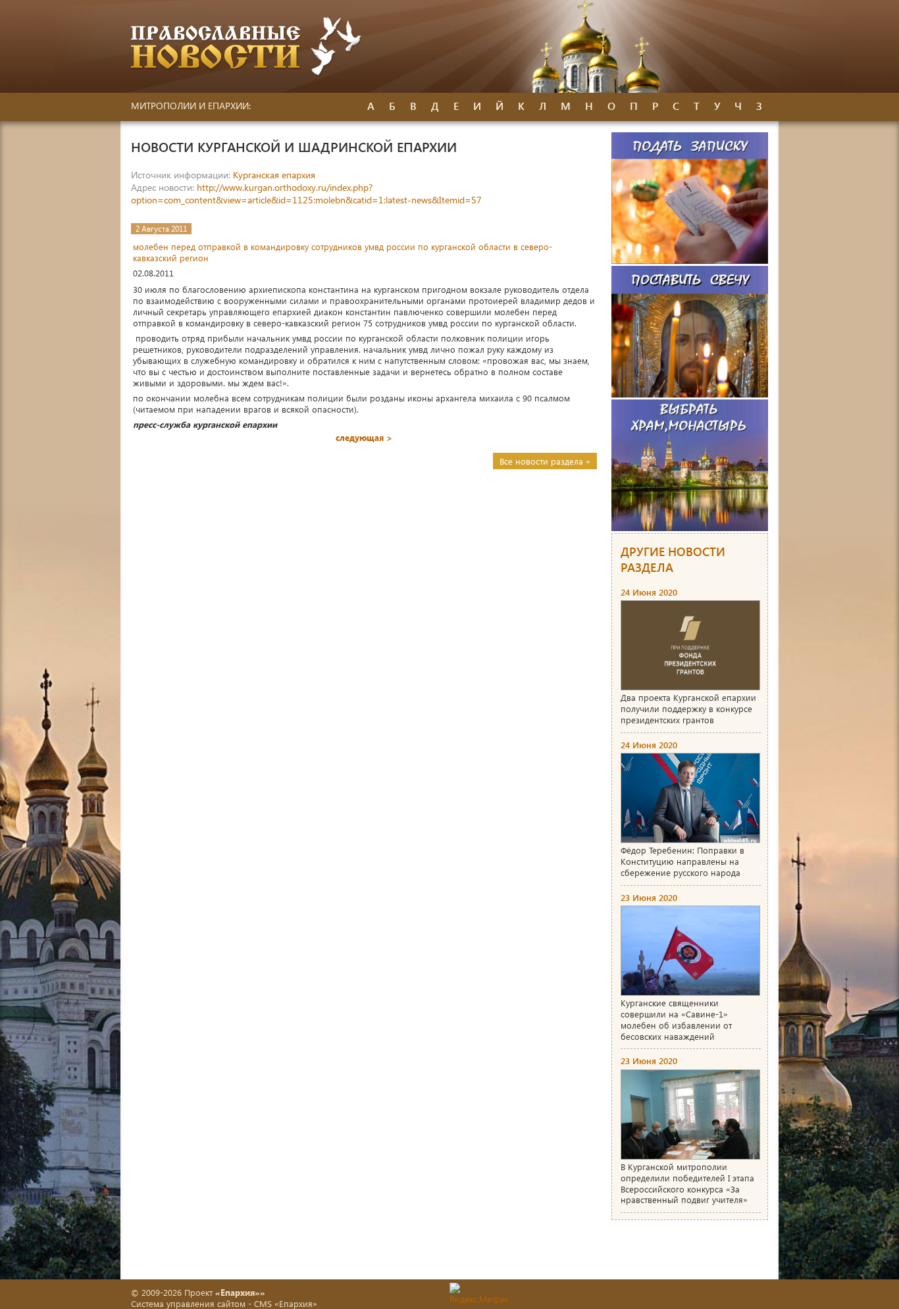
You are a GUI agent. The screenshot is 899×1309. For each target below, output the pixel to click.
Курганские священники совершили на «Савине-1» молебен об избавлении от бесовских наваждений (676, 1019)
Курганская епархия (274, 174)
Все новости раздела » (545, 461)
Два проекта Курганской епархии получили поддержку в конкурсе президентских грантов (688, 708)
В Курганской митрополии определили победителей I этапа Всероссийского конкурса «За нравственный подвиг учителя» (687, 1183)
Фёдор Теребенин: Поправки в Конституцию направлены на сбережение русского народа (682, 861)
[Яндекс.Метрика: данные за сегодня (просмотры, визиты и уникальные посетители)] (478, 1293)
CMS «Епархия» (285, 1303)
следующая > (364, 437)
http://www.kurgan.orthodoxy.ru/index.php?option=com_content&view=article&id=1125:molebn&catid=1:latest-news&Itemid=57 (306, 193)
